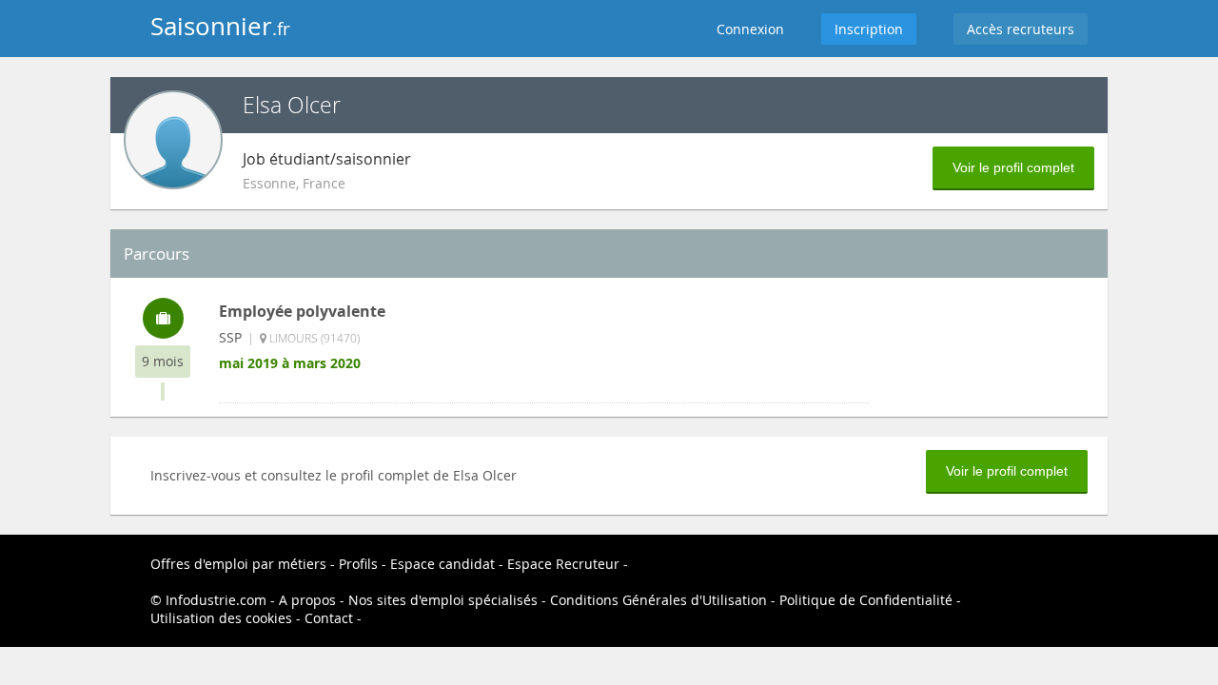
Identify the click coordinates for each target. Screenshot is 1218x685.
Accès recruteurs (1020, 29)
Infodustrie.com (216, 600)
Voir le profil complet (1013, 167)
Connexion (750, 29)
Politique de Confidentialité (866, 600)
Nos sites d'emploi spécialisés (443, 600)
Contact (328, 618)
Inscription (869, 29)
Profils (358, 564)
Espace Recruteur (563, 564)
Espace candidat (442, 564)
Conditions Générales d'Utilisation (658, 600)
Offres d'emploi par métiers (238, 564)
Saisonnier (220, 26)
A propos (307, 600)
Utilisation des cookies (221, 618)
